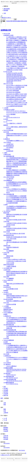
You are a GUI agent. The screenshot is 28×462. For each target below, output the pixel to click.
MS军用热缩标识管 (22, 331)
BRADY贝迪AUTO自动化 (13, 85)
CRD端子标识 (9, 144)
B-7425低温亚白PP (11, 59)
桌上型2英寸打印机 (11, 219)
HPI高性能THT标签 (8, 35)
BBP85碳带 (20, 99)
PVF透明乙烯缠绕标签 (12, 170)
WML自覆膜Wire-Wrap (18, 140)
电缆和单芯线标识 (8, 309)
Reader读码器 (9, 288)
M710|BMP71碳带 (13, 95)
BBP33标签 (17, 97)
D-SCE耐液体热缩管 (11, 196)
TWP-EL (16, 384)
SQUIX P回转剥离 (22, 112)
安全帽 (17, 21)
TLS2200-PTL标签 (21, 104)
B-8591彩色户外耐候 (17, 69)
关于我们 (5, 388)
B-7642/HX (10, 79)
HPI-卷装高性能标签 (8, 145)
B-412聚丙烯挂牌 (11, 38)
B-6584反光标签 (23, 57)
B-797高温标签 (20, 66)
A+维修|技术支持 (22, 126)
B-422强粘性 (19, 38)
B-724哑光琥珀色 (21, 61)
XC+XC (5, 121)
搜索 (15, 19)
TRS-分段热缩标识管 (8, 194)
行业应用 (5, 393)
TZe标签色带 (6, 257)
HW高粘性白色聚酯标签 (18, 173)
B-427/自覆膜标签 (22, 40)
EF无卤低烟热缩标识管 (12, 335)
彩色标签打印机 (11, 275)
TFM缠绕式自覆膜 (8, 367)
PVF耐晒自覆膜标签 (11, 182)
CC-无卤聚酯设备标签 (11, 345)
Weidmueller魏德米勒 (8, 340)
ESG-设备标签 (21, 345)
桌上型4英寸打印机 (21, 219)
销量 (4, 409)
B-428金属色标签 (10, 42)
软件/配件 (15, 106)
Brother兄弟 (6, 252)
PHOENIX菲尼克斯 (8, 130)
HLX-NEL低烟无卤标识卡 (14, 185)
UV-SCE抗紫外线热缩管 (18, 201)
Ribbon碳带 (6, 249)
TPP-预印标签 (6, 373)
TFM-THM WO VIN (19, 369)
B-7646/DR (21, 79)
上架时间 (5, 412)
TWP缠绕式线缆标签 (8, 382)
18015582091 (6, 443)
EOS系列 (5, 119)
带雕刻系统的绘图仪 (18, 133)
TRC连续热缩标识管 (8, 324)
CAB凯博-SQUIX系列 (8, 109)
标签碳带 (5, 290)
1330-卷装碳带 (10, 206)
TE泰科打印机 (7, 154)
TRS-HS (8, 381)
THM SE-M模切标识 (11, 366)
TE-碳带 (5, 204)
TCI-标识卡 (6, 187)
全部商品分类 (6, 30)
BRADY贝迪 (6, 33)
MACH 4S (17, 117)
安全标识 (8, 21)
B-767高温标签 (18, 64)
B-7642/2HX (16, 79)
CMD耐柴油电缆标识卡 (14, 319)
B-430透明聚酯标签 (20, 42)
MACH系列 (6, 116)
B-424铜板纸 (15, 40)
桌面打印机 (6, 218)
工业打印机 (6, 221)
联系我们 (5, 429)
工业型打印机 (6, 269)
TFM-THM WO (10, 369)
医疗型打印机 (17, 297)
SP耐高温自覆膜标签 (12, 183)
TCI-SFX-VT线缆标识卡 (13, 359)
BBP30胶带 (23, 97)
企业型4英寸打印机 (11, 228)
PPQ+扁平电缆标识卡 (11, 317)
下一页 (5, 420)
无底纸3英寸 (9, 247)
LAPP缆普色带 (7, 307)
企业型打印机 (6, 226)
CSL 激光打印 (9, 178)
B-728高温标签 (16, 63)
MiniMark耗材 (9, 102)
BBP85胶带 (15, 99)
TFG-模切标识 (7, 364)
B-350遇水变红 (10, 37)
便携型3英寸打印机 (21, 214)
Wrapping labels (7, 311)
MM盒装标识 (6, 149)
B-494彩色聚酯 (20, 50)
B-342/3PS (18, 73)
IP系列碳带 (11, 97)
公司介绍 (5, 435)
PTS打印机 (6, 338)
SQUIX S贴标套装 (10, 114)
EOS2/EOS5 (9, 120)
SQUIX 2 (8, 111)
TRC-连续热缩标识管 (8, 156)
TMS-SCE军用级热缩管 (13, 199)
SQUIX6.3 (15, 112)
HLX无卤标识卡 (11, 190)
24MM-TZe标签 (22, 261)
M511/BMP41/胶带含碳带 (12, 90)
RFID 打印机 (6, 231)
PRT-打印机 (6, 354)
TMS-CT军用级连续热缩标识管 (16, 164)
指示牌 (20, 21)
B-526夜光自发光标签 (11, 54)
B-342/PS (14, 73)
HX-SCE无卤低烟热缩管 (12, 197)
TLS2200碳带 (9, 106)
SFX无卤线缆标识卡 (11, 357)
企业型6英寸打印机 (21, 228)
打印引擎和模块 (7, 240)
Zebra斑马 (5, 292)
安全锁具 (24, 21)
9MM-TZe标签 (18, 259)
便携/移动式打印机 (18, 271)
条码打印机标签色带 (8, 264)
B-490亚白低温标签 (20, 49)
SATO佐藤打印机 (7, 268)
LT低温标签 (13, 266)
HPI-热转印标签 (7, 168)
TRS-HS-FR (13, 381)
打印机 (5, 254)
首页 (4, 386)
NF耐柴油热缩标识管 (21, 333)
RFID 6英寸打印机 (20, 233)
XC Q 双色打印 (18, 123)
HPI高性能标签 (7, 343)
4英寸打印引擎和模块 (11, 242)
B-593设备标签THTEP (11, 56)
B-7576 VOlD (10, 64)
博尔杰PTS (3, 458)
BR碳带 (5, 314)
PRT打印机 (6, 132)
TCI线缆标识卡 (7, 355)
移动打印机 (6, 212)
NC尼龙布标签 (15, 175)
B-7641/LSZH (10, 78)
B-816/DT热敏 (15, 68)
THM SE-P (13, 374)
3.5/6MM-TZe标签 (10, 259)
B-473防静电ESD (15, 47)
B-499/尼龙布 (13, 52)
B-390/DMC (19, 75)
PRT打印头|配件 (16, 135)
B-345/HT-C (18, 74)
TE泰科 (5, 152)
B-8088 (21, 68)
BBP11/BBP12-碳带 (21, 101)
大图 (4, 402)
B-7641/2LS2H (17, 78)
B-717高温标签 (19, 59)
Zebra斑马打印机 (7, 294)
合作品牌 (5, 390)
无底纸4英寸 (16, 247)
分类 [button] (4, 13)
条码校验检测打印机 (8, 235)
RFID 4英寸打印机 (11, 233)
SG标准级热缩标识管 (11, 331)
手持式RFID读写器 (11, 304)
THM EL (12, 384)
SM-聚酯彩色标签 (16, 347)
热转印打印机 (9, 133)
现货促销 (20, 106)
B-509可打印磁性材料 (21, 52)
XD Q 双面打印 (10, 123)
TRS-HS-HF (19, 381)
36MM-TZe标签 (10, 263)
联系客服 (5, 10)
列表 (4, 404)
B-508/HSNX (15, 76)
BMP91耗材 (20, 95)
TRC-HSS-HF (14, 377)
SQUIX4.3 (10, 112)
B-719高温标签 (13, 61)
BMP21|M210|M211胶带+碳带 (13, 88)
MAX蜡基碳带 (10, 250)
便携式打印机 (9, 256)
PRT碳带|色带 (9, 151)
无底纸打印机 (6, 245)
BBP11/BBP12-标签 (11, 101)
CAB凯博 (5, 107)
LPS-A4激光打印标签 (8, 177)
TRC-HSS (8, 377)
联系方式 (5, 437)
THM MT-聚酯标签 (13, 352)
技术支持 (5, 392)
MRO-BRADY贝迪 (8, 83)
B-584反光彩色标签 (22, 54)
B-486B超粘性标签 (11, 49)
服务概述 (5, 427)
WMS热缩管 (9, 140)
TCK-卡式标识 (7, 362)
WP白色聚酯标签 (16, 171)
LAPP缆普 (6, 306)
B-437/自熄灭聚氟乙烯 (19, 44)
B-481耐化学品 (23, 47)
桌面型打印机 (9, 271)
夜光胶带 (13, 21)
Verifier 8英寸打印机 (11, 238)
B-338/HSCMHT (16, 80)
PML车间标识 (9, 147)
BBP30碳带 (9, 99)
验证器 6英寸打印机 (21, 237)
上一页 (5, 418)
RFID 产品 (6, 302)
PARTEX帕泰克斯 (7, 312)
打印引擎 (9, 273)
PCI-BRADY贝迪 (7, 71)
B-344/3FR (13, 74)
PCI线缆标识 (6, 139)
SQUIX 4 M (18, 111)
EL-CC (8, 384)
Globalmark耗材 (17, 102)
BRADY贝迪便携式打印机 (17, 87)
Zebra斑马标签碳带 (8, 299)
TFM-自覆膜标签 (7, 180)
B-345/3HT (13, 75)
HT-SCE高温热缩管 (21, 196)
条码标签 (8, 301)
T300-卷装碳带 (18, 208)
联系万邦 (5, 395)
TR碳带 (8, 266)
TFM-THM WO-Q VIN (17, 370)
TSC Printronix (6, 211)
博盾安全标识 (17, 458)
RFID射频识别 (7, 287)
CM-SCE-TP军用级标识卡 (12, 189)
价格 (4, 411)
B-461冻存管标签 (15, 45)
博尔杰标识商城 (10, 458)
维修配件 (5, 125)
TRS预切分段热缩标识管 (9, 329)
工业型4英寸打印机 (11, 223)
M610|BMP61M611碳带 (12, 94)
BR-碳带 (5, 342)
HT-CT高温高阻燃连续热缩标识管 (14, 158)
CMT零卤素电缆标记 (19, 321)
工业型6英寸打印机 (21, 223)
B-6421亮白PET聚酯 (14, 57)
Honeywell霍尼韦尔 (8, 280)
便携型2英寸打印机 (11, 214)
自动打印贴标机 (16, 273)
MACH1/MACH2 (10, 117)
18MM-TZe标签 (14, 261)
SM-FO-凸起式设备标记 (18, 348)
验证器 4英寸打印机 (11, 237)
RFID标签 (15, 288)
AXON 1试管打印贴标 (12, 126)
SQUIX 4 (13, 111)
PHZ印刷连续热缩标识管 (12, 326)
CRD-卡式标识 (7, 142)
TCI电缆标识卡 (7, 316)
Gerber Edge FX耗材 (12, 104)
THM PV (8, 374)
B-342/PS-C (9, 73)
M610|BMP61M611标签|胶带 (13, 92)
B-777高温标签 (12, 66)
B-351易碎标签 (17, 37)
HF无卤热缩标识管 (11, 333)
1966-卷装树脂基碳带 (19, 206)
